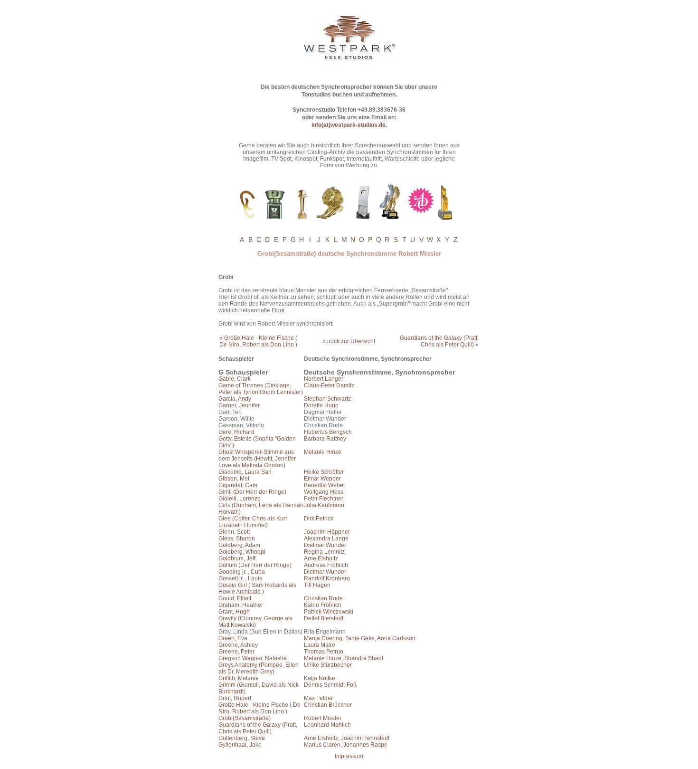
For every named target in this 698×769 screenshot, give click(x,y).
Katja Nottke (319, 678)
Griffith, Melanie (238, 678)
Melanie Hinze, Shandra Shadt (343, 658)
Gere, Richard (236, 432)
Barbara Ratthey (325, 438)
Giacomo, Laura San (245, 472)
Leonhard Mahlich (327, 724)
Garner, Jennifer (239, 405)
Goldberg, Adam (239, 545)
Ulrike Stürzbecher (328, 665)
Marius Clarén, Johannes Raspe (345, 744)
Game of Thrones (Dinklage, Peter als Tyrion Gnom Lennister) (260, 388)
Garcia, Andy (234, 398)
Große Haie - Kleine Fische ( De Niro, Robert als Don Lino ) (259, 708)
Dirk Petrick (318, 518)
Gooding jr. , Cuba (241, 571)
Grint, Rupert (234, 698)
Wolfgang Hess (323, 492)
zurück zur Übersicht (348, 341)
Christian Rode (323, 598)
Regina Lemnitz (324, 551)
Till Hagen (317, 585)
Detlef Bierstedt (323, 618)
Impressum (349, 756)
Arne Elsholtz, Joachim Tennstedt (346, 738)
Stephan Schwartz (327, 398)
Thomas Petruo (323, 651)
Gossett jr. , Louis (240, 578)
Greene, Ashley (238, 645)
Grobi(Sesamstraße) (244, 718)
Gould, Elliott (234, 598)
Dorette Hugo (321, 405)
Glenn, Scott (234, 532)
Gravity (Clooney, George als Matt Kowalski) (255, 621)
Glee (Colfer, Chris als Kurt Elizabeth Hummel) (252, 522)
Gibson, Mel (233, 478)
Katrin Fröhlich (322, 605)
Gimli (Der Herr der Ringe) (252, 492)
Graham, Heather (240, 605)
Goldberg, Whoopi (241, 551)
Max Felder (318, 698)
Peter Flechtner (323, 498)
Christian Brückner (328, 705)
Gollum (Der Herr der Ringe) (255, 565)
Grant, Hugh (234, 611)
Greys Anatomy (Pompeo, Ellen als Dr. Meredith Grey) (258, 668)
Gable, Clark (234, 378)
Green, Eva (232, 638)
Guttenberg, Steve (241, 738)
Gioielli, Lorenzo (239, 498)
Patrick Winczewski (328, 611)
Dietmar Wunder (325, 545)
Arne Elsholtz (321, 558)
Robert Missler (322, 718)
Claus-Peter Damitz (329, 385)
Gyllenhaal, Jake (240, 744)
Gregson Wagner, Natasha (252, 658)
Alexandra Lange (326, 538)
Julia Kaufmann (324, 505)
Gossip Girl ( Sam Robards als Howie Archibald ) (257, 588)
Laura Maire (319, 645)
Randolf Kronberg (327, 578)
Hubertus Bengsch (328, 432)
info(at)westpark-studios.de (348, 125)
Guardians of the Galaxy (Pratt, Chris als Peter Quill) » (439, 341)
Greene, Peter (236, 651)
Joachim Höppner (327, 532)
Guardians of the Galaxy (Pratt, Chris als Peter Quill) (257, 728)
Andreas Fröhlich (326, 565)
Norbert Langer (323, 378)
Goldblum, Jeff (236, 558)
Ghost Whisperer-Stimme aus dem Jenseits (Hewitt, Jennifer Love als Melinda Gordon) (257, 459)
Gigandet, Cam (237, 485)
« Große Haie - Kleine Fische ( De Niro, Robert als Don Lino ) (258, 341)
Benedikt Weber (324, 485)
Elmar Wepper (322, 478)
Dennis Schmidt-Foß (330, 685)
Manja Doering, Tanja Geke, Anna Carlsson (359, 638)
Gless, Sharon (236, 538)
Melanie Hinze (322, 452)
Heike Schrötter (324, 472)
